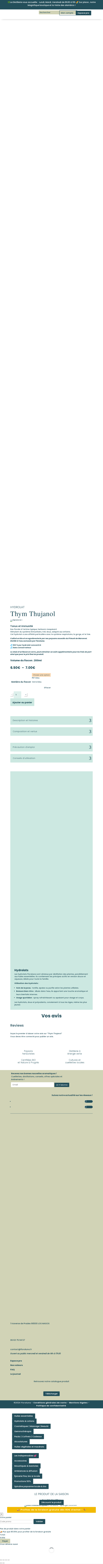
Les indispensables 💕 (25, 1455)
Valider (39, 1521)
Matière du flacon (21, 681)
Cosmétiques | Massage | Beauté (31, 1426)
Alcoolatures (20, 1441)
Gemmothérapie (22, 1431)
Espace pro (83, 13)
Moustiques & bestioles (26, 1466)
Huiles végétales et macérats (29, 1446)
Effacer (47, 688)
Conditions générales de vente (50, 1402)
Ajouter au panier (22, 702)
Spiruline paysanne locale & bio (30, 1486)
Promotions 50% (22, 1481)
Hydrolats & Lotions (24, 1421)
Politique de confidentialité (51, 1405)
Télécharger (51, 1393)
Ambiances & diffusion (25, 1471)
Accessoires (20, 1460)
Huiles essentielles (23, 1416)
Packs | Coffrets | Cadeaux (28, 1436)
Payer (5, 1541)
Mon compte (67, 13)
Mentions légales (78, 1402)
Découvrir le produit (51, 1502)
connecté (30, 1036)
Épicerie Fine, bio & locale (27, 1476)
